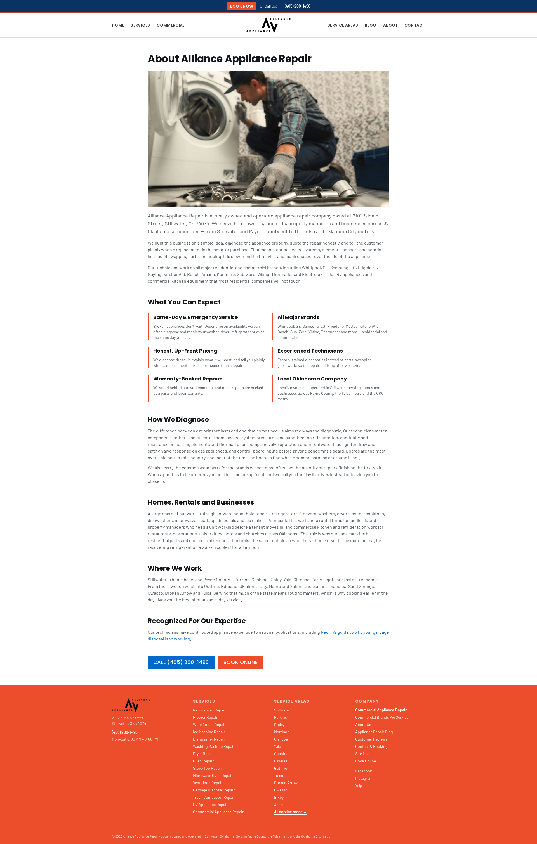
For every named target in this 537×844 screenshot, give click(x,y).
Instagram (364, 778)
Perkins (280, 717)
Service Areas (343, 25)
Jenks (279, 804)
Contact (414, 25)
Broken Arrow (286, 782)
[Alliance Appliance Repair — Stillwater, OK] (268, 25)
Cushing (281, 753)
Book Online (240, 662)
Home (118, 25)
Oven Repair (203, 760)
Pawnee (280, 760)
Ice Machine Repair (209, 731)
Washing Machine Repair (214, 746)
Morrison (281, 731)
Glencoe (281, 739)
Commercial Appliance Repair (218, 811)
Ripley (279, 724)
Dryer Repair (203, 753)
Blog (370, 25)
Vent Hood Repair (208, 782)
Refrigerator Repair (209, 710)
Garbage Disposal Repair (214, 790)
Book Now (241, 6)
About (390, 25)
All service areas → (290, 811)
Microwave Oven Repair (213, 775)
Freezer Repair (205, 717)
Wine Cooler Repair (209, 724)
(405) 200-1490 (297, 6)
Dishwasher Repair (209, 739)
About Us (363, 724)
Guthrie (280, 768)
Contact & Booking (371, 746)
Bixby (279, 797)
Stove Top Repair (207, 768)
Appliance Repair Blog (374, 731)
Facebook (363, 771)
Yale (277, 746)
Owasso (281, 790)
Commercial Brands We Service (381, 717)
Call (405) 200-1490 (181, 662)
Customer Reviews (371, 739)
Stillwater (282, 710)
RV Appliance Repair (210, 804)
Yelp (358, 785)
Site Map (362, 753)
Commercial (171, 25)
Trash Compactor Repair (214, 797)
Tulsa (278, 775)
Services (140, 25)
